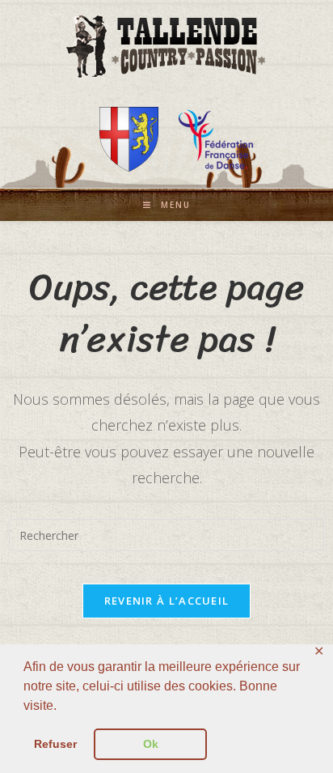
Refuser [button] (55, 743)
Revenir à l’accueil (167, 600)
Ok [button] (150, 743)
